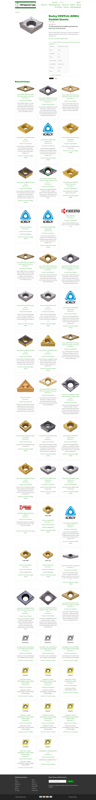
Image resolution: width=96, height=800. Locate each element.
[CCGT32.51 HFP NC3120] (25, 217)
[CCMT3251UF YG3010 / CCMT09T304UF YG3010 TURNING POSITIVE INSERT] (25, 708)
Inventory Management (75, 7)
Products (17, 781)
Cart (79, 2)
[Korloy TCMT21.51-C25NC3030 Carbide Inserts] (48, 341)
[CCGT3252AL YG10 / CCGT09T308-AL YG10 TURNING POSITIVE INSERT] (48, 640)
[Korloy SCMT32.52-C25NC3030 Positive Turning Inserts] (25, 427)
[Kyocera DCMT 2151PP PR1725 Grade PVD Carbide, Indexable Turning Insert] (70, 259)
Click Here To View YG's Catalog (25, 660)
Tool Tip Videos (58, 7)
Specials (16, 788)
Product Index (35, 786)
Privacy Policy (35, 790)
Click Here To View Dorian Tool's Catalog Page (26, 531)
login (54, 28)
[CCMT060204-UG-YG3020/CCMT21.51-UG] (48, 744)
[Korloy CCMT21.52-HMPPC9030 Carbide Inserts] (70, 427)
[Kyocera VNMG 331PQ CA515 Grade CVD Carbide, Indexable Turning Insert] (70, 89)
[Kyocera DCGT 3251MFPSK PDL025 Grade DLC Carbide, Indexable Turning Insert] (48, 172)
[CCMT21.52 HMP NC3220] (25, 556)
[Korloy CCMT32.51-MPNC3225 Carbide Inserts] (25, 341)
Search (33, 779)
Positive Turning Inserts (56, 75)
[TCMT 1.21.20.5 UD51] (25, 387)
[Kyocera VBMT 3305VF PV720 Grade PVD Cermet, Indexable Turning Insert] (70, 338)
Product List (44, 4)
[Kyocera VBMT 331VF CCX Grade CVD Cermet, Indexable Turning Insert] (25, 257)
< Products (17, 12)
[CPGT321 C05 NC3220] (48, 556)
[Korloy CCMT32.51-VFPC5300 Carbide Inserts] (25, 129)
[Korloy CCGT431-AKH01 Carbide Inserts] (31, 25)
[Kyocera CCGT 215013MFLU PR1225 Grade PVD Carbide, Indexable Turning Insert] (25, 598)
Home (16, 779)
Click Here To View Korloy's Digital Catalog (58, 38)
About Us (79, 4)
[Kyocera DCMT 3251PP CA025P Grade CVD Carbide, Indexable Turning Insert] (48, 259)
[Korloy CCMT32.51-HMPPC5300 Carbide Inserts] (48, 130)
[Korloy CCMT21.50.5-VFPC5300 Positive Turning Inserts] (70, 173)
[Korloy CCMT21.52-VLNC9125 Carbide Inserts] (48, 427)
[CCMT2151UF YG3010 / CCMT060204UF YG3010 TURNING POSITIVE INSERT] (48, 673)
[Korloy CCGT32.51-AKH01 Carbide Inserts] (48, 297)
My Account (54, 2)
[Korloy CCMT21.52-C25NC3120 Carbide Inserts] (25, 469)
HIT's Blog (17, 790)
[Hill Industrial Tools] (25, 5)
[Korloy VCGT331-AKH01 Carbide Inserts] (70, 557)
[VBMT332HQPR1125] (70, 212)
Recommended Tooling (55, 4)
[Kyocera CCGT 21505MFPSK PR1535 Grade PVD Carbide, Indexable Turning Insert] (70, 385)
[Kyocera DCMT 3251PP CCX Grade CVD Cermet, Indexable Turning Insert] (70, 596)
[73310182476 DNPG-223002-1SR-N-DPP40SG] (25, 508)
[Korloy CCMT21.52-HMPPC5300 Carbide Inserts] (70, 513)
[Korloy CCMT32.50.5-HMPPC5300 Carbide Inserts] (70, 298)
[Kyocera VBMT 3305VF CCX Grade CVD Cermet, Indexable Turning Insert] (25, 89)
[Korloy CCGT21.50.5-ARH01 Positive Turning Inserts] (70, 469)
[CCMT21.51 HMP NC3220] (48, 512)
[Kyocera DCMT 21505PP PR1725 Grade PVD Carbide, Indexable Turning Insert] (48, 91)
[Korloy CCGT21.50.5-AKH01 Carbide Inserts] (25, 297)
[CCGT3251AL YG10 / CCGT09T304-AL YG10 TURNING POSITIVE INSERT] (25, 640)
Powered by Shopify (73, 797)
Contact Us (66, 7)
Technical (72, 4)
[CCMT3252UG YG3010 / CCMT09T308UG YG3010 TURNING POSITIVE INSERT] (25, 673)
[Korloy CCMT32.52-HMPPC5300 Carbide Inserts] (48, 217)
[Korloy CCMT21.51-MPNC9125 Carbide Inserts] (25, 173)
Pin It (55, 78)
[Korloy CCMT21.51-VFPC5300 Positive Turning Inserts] (70, 129)
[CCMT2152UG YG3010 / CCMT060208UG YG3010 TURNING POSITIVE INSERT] (70, 708)
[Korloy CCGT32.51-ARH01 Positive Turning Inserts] (48, 469)
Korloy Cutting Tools (58, 42)
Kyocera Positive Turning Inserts (69, 42)
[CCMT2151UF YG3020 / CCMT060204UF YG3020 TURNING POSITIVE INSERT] (25, 744)
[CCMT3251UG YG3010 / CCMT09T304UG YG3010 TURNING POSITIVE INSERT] (48, 708)
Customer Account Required (25, 100)
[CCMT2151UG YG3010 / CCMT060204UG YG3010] (70, 673)
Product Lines (65, 4)
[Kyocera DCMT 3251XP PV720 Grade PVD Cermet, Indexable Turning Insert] (48, 382)
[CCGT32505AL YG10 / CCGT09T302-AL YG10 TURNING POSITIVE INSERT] (70, 640)
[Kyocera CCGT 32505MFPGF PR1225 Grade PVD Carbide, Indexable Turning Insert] (48, 598)
